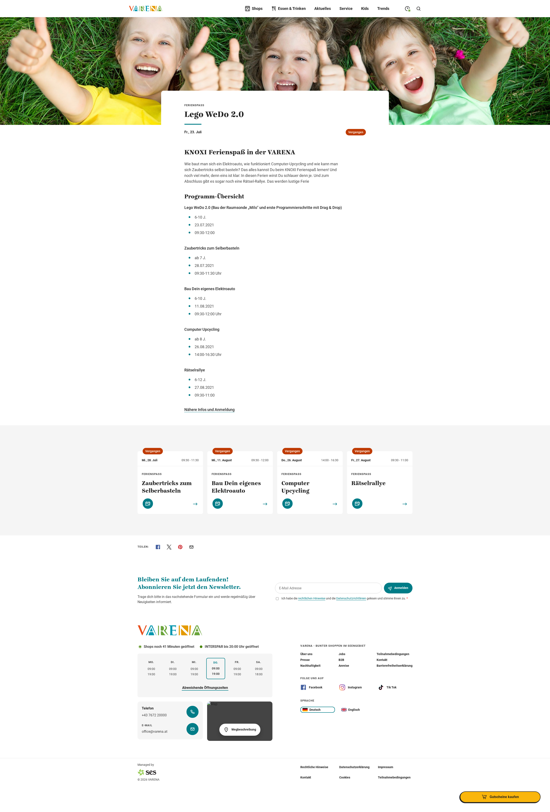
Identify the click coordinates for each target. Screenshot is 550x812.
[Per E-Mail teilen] (191, 547)
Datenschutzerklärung (354, 767)
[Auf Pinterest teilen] (180, 547)
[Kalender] (148, 503)
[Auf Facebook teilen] (158, 547)
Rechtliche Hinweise (314, 767)
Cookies (344, 777)
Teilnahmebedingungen (394, 777)
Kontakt (305, 777)
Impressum (385, 767)
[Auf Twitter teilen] (169, 547)
